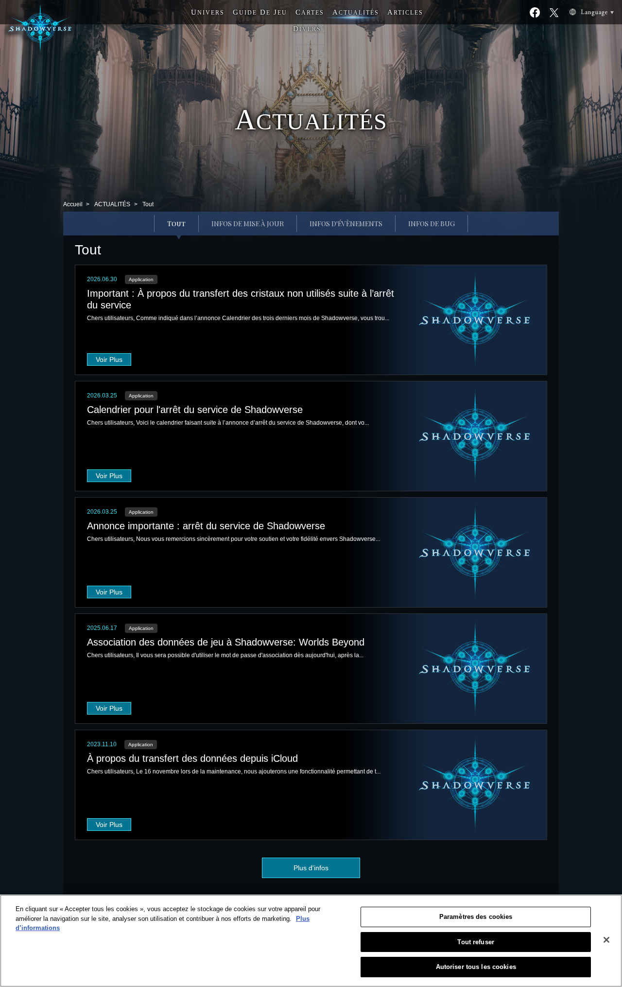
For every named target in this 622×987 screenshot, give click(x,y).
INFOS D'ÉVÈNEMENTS (346, 223)
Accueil (73, 204)
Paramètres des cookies (476, 916)
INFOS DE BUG (431, 223)
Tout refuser (475, 942)
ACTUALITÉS (112, 204)
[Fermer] (606, 940)
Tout (176, 223)
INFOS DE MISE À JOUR (247, 223)
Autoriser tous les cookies (476, 966)
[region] (311, 941)
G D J (260, 12)
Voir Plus (109, 359)
